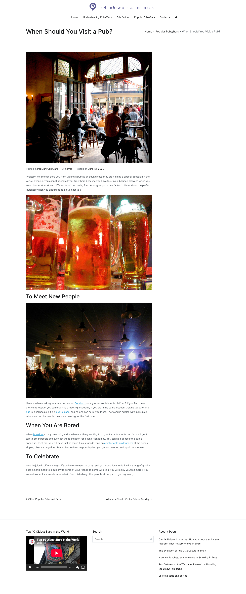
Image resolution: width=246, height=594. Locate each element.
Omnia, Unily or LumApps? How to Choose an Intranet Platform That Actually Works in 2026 (189, 541)
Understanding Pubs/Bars (97, 17)
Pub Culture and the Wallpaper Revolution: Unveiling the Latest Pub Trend (187, 566)
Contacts (165, 17)
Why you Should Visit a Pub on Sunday (127, 499)
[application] (56, 553)
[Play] (30, 567)
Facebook (80, 403)
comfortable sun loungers (118, 443)
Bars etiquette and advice (173, 575)
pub (28, 411)
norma (68, 168)
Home (74, 17)
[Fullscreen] (83, 567)
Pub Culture (122, 17)
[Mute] (77, 567)
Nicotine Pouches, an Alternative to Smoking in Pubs (188, 557)
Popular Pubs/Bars (144, 17)
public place (62, 411)
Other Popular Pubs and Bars (44, 499)
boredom (38, 434)
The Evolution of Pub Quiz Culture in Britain (182, 550)
